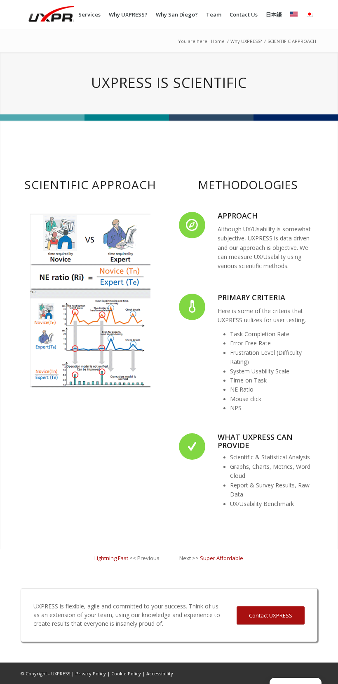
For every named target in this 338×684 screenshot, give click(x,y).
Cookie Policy (126, 673)
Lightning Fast (111, 558)
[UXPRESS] (68, 14)
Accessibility (159, 673)
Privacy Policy (91, 673)
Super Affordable (221, 558)
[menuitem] (89, 14)
